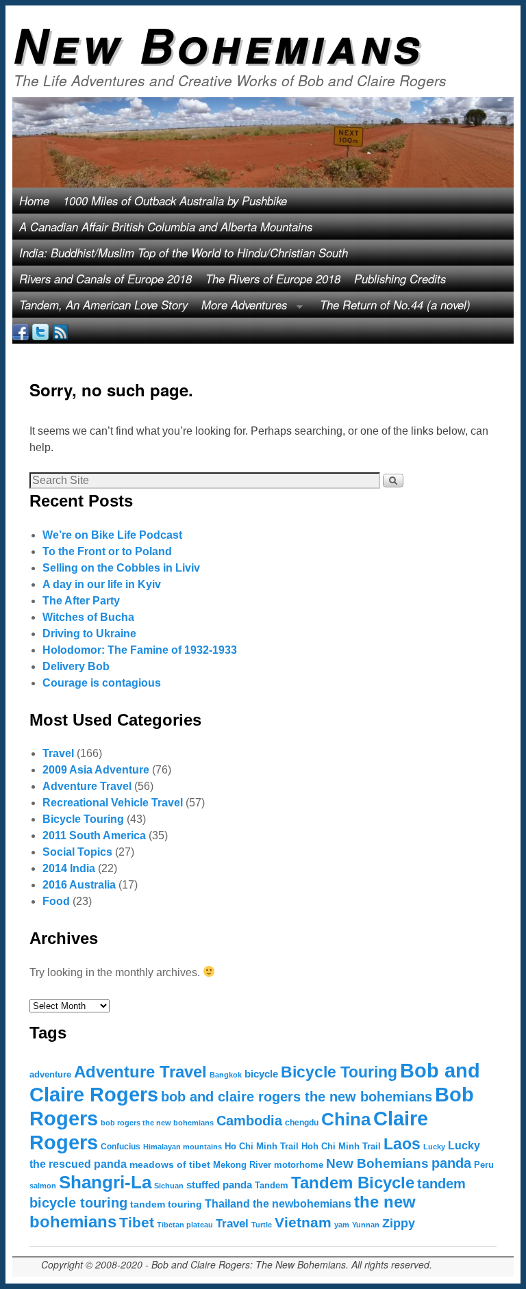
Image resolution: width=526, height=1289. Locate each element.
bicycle (261, 1074)
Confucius (120, 1146)
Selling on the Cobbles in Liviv (121, 568)
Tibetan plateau (185, 1225)
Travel (58, 753)
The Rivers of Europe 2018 (272, 278)
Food (56, 901)
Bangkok (226, 1075)
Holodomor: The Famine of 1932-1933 (139, 650)
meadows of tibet (169, 1164)
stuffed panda (219, 1184)
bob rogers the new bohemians (157, 1123)
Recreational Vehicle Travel (112, 802)
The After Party (81, 601)
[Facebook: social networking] (20, 330)
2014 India (68, 868)
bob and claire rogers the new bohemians (296, 1096)
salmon (42, 1186)
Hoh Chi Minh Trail (341, 1146)
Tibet (136, 1222)
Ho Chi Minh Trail (262, 1146)
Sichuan (169, 1186)
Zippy (398, 1223)
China (346, 1119)
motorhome (298, 1165)
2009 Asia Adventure (95, 770)
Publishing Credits (400, 278)
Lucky (434, 1147)
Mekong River (242, 1165)
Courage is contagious (101, 683)
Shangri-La (105, 1182)
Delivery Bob (76, 666)
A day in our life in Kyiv (101, 584)
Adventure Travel (87, 786)
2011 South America (94, 835)
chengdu (301, 1122)
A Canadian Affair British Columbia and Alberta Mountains (165, 226)
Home (34, 200)
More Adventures (241, 307)
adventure (50, 1074)
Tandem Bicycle (352, 1182)
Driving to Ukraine (89, 633)
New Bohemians (218, 44)
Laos (402, 1144)
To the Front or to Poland (107, 551)
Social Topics (77, 852)
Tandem (271, 1185)
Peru (484, 1165)
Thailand (227, 1204)
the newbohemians (302, 1203)
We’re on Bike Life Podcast (112, 535)
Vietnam (303, 1222)
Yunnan (365, 1225)
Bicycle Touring (83, 819)
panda (451, 1163)
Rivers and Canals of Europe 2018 (105, 278)
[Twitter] (40, 330)
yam (341, 1225)
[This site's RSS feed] (60, 330)
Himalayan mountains (182, 1147)
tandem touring (166, 1204)
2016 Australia (79, 885)
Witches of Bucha (88, 617)
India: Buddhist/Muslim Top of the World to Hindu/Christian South (183, 252)
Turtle (261, 1225)
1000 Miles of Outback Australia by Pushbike (175, 200)
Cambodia (249, 1120)
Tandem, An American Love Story (103, 304)
